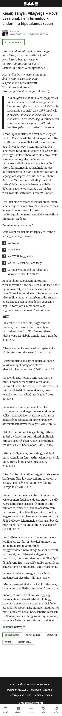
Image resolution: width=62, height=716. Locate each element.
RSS (29, 695)
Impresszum (42, 684)
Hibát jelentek (25, 684)
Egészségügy (16, 34)
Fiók (56, 712)
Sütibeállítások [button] (43, 695)
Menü (5, 712)
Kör (43, 712)
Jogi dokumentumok (41, 690)
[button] (12, 635)
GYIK (12, 684)
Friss (31, 712)
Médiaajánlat (17, 695)
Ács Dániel (14, 31)
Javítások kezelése (17, 690)
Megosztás (15, 42)
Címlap (18, 712)
